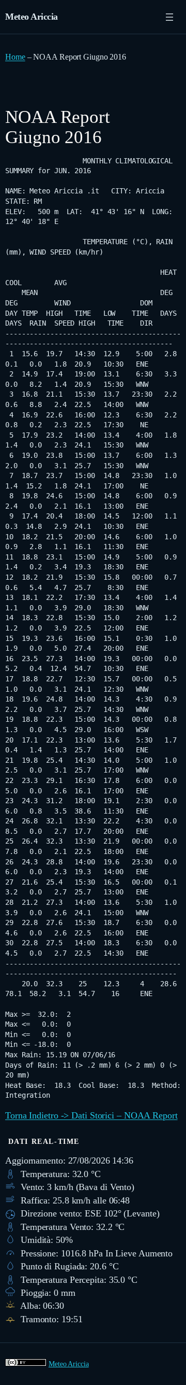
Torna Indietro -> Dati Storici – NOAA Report (91, 1115)
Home (15, 56)
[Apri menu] (169, 17)
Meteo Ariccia (31, 16)
